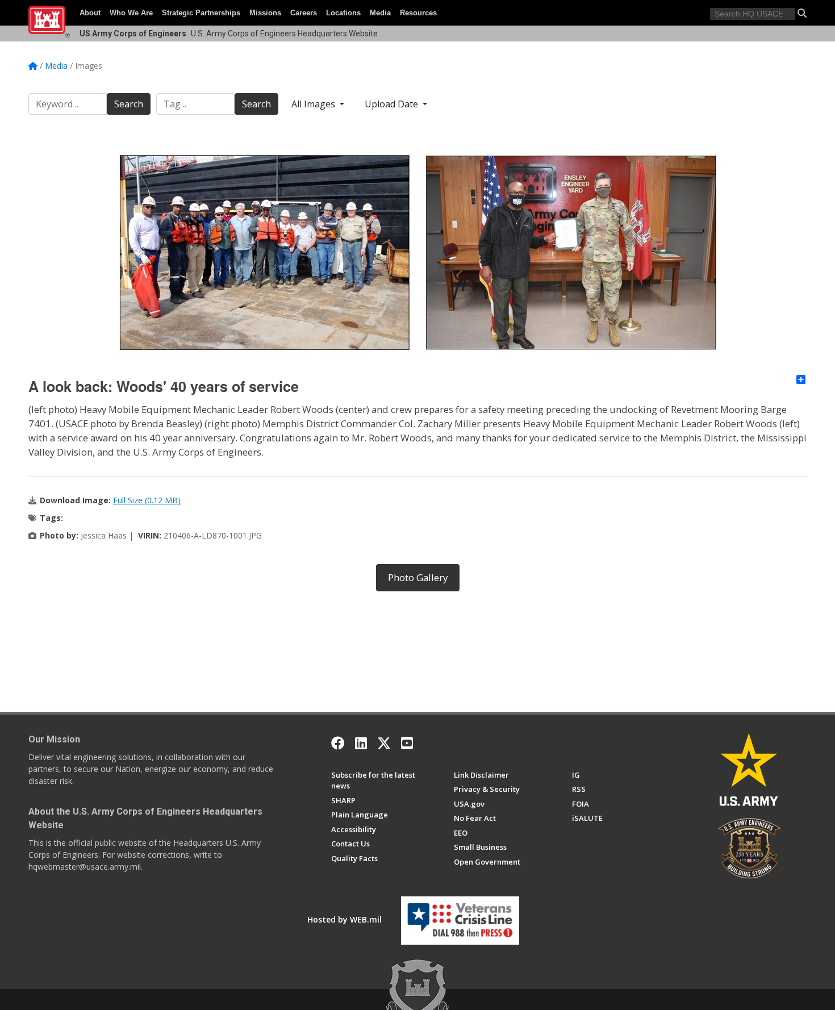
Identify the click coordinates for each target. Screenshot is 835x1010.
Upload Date (392, 104)
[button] (802, 13)
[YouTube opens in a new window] (407, 743)
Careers (303, 13)
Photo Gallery (418, 577)
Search (128, 104)
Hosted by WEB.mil (344, 919)
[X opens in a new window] (384, 743)
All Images (314, 104)
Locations (343, 13)
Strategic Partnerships (201, 13)
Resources (418, 13)
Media (380, 13)
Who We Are (131, 13)
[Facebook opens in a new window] (338, 743)
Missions (265, 13)
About (90, 13)
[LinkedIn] (361, 743)
